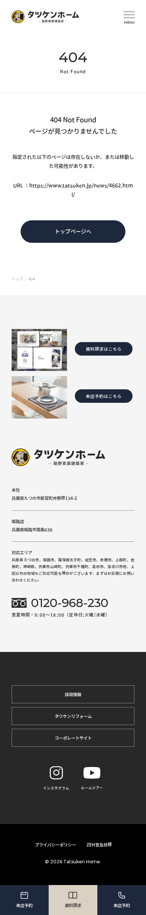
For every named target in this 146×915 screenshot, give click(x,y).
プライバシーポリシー (55, 844)
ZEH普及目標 (99, 844)
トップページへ (73, 231)
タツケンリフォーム (73, 716)
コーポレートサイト (73, 738)
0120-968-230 (69, 603)
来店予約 (24, 905)
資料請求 (73, 905)
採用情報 (73, 694)
